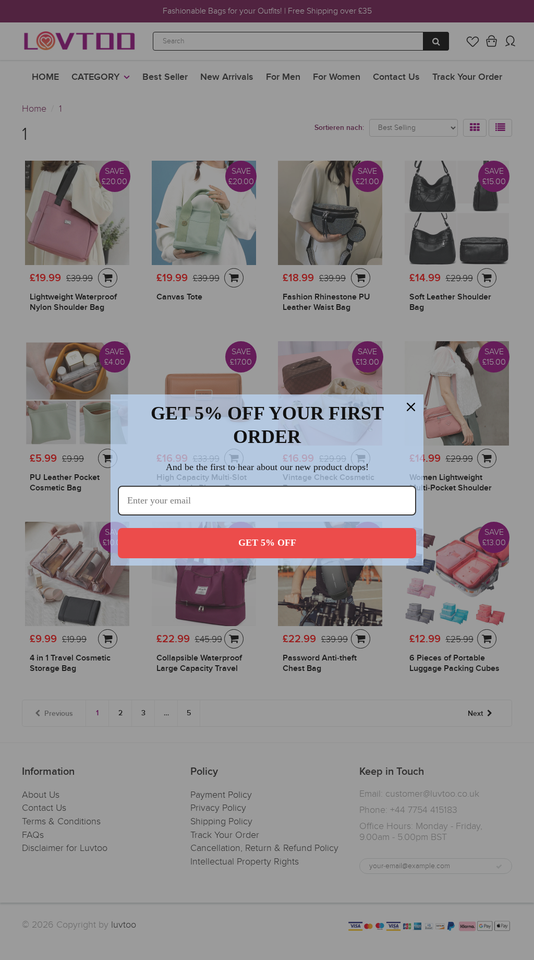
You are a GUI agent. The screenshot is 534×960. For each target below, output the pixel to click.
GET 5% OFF (267, 542)
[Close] (410, 406)
